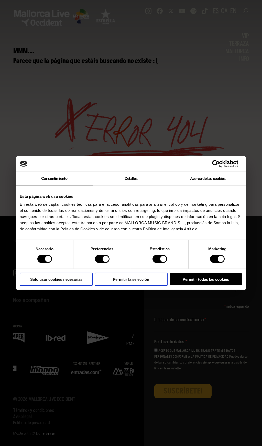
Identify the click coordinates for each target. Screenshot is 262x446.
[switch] (102, 259)
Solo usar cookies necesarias (56, 279)
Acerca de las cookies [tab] (208, 178)
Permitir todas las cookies (206, 279)
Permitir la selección (131, 279)
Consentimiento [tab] (54, 178)
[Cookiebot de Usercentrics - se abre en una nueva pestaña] (220, 164)
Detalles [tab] (131, 178)
